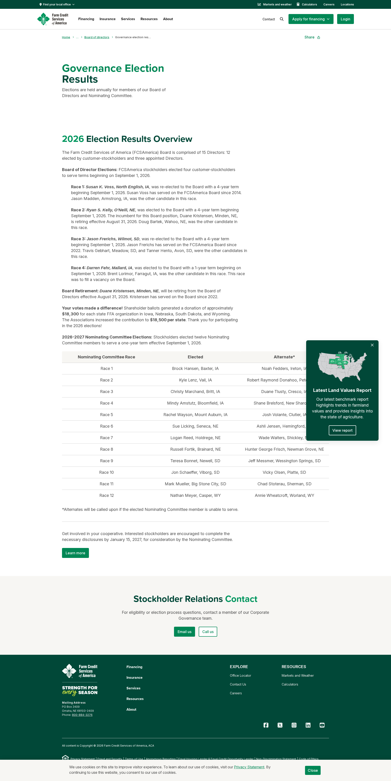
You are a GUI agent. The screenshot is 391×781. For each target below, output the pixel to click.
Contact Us (238, 684)
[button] (311, 19)
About (168, 18)
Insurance (108, 18)
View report (342, 430)
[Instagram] (294, 725)
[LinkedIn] (308, 725)
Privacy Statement (83, 759)
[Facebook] (266, 725)
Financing (86, 18)
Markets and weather (277, 4)
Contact (268, 19)
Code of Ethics (309, 759)
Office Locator (240, 675)
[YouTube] (322, 725)
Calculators (309, 4)
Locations (347, 4)
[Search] (281, 19)
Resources (149, 18)
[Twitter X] (280, 725)
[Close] (372, 345)
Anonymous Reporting (161, 759)
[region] (195, 426)
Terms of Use (134, 759)
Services (128, 18)
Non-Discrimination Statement (276, 759)
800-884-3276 (82, 715)
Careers (328, 4)
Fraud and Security (110, 759)
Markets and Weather (298, 675)
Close (313, 770)
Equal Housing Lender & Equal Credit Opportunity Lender (215, 759)
